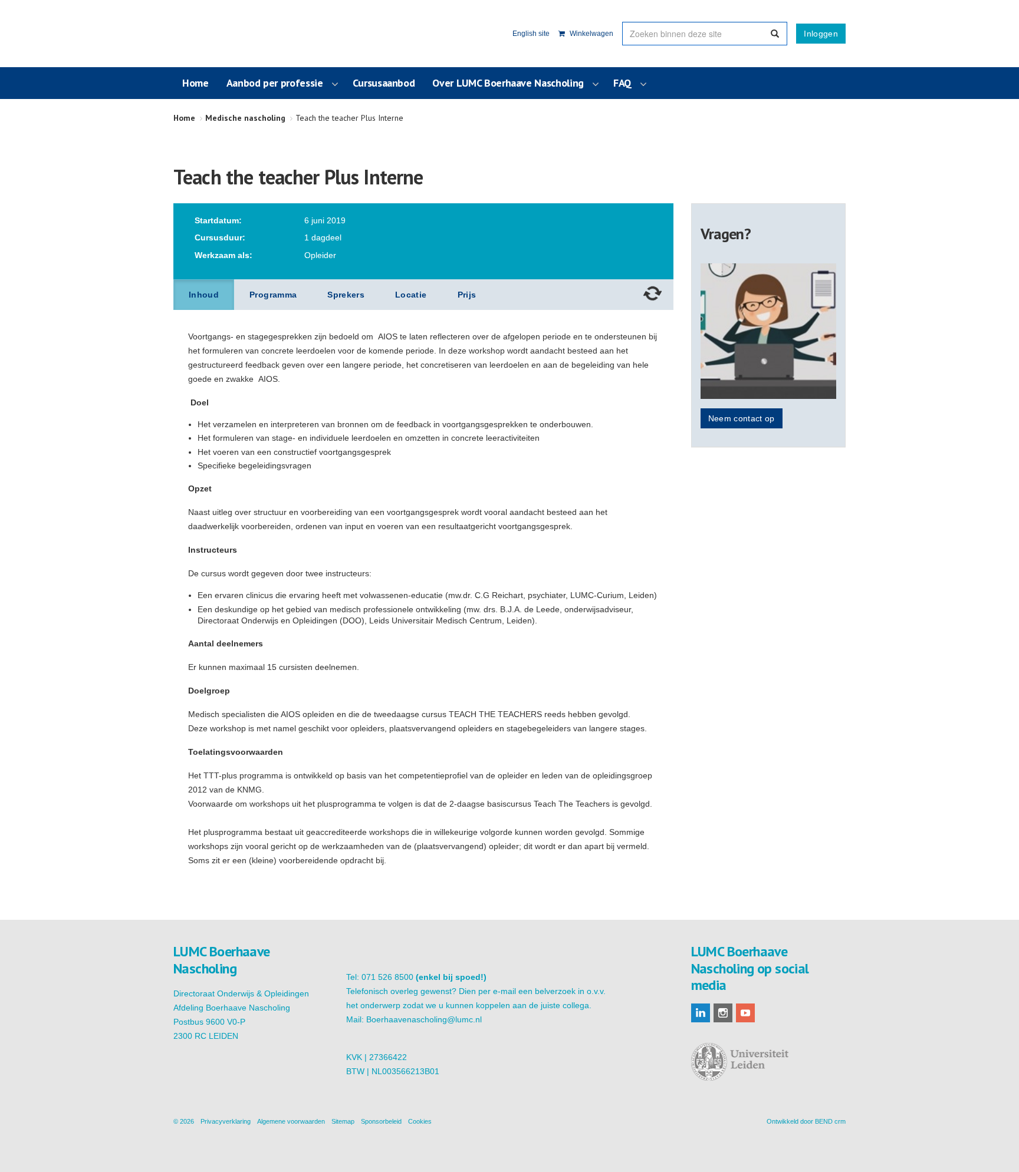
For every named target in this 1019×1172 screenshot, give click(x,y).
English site (531, 33)
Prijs (467, 294)
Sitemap (342, 1121)
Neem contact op (741, 418)
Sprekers (345, 294)
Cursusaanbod (384, 83)
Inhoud (204, 294)
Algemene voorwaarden (291, 1121)
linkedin (700, 1012)
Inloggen (821, 33)
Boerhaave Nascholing (231, 33)
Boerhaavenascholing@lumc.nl (424, 1019)
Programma (273, 294)
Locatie (410, 294)
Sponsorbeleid (381, 1121)
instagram (723, 1012)
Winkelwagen (590, 33)
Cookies (420, 1121)
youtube (745, 1012)
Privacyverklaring (225, 1121)
